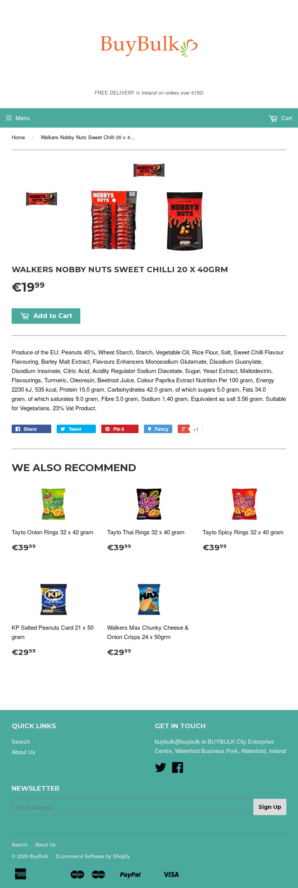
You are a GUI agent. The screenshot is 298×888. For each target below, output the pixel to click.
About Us (23, 752)
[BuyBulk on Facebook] (178, 769)
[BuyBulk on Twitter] (160, 769)
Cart (286, 118)
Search (21, 741)
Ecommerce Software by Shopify (93, 856)
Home (18, 137)
